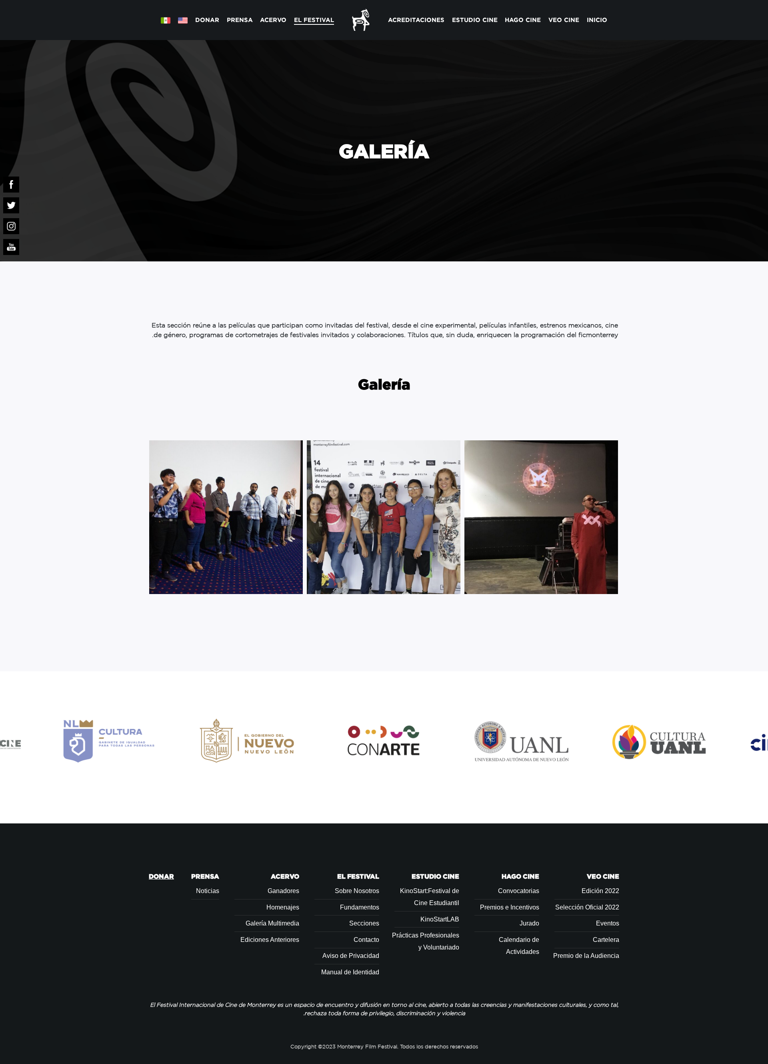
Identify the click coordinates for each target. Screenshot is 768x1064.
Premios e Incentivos (509, 907)
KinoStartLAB (439, 919)
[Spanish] (165, 20)
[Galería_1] (541, 517)
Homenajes (282, 907)
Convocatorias (518, 890)
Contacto (366, 939)
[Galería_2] (383, 517)
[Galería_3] (226, 517)
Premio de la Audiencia (586, 955)
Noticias (207, 890)
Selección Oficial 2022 (587, 907)
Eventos (607, 923)
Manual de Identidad (350, 972)
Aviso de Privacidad (350, 955)
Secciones (364, 923)
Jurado (529, 923)
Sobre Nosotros (357, 890)
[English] (182, 20)
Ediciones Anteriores (269, 939)
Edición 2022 (600, 890)
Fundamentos (359, 907)
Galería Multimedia (272, 923)
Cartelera (606, 939)
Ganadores (283, 890)
